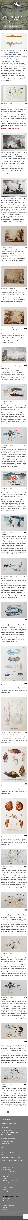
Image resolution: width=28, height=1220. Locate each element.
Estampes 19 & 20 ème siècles (10, 1185)
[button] (2, 5)
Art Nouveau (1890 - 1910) (9, 1171)
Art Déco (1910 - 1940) (8, 1169)
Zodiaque (5, 1209)
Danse (4, 1178)
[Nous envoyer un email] (2, 1147)
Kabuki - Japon (6, 1194)
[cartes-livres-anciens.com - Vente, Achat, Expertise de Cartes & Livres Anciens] (16, 5)
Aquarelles (5, 1165)
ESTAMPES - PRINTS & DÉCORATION (11, 1160)
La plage (3, 106)
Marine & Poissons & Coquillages (11, 1196)
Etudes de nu (6, 1189)
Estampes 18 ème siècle (8, 1182)
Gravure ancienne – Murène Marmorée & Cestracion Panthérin (11, 53)
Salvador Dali (6, 1207)
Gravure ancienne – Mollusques (10, 685)
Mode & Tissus (6, 1200)
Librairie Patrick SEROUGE (8, 1123)
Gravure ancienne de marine (9, 154)
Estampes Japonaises (8, 1187)
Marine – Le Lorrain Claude (9, 249)
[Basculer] (26, 1157)
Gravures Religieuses (8, 1191)
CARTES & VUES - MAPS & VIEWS (10, 1157)
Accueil (7, 16)
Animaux (5, 1162)
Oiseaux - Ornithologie (8, 1205)
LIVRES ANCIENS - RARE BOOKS (10, 1213)
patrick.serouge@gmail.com (8, 1138)
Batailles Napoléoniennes (9, 1174)
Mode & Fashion (6, 1198)
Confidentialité (5, 1143)
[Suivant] (20, 1112)
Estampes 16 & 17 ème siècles (10, 1180)
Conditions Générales (7, 1141)
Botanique (5, 1176)
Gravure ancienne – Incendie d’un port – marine (11, 367)
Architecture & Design (8, 1167)
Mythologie (5, 1203)
